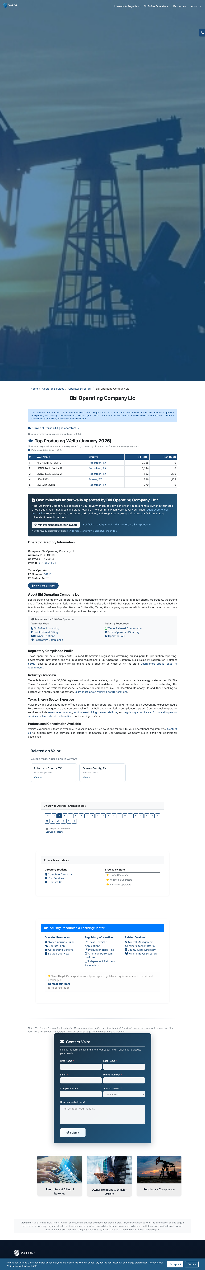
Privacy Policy (156, 1262)
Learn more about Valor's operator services (101, 691)
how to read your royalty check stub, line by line (92, 531)
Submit (74, 1132)
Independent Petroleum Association (100, 963)
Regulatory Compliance (49, 639)
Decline (192, 1264)
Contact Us (55, 882)
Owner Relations (45, 636)
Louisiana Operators (120, 884)
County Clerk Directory (141, 949)
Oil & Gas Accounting (47, 628)
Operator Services (53, 388)
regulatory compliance (137, 712)
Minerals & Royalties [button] (126, 6)
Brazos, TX (95, 479)
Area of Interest (112, 1088)
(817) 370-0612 (202, 33)
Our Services (56, 878)
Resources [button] (180, 6)
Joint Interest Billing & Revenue (59, 1191)
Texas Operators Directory (123, 632)
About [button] (195, 6)
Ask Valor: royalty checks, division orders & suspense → (117, 524)
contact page (84, 1031)
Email (64, 1074)
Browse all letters (54, 832)
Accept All (175, 1264)
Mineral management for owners (58, 524)
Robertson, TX (97, 462)
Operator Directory (79, 388)
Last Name (110, 1060)
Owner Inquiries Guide (61, 942)
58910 (47, 574)
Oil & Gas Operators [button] (156, 6)
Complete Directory (60, 874)
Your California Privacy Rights (21, 1266)
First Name (67, 1060)
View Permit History (44, 585)
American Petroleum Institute (99, 955)
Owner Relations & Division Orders (109, 1191)
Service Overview (58, 953)
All (48, 816)
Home (34, 388)
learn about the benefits (56, 716)
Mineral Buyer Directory (143, 953)
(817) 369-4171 (47, 562)
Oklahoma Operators (121, 879)
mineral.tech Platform (142, 945)
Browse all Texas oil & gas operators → (55, 428)
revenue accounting (60, 712)
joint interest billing (85, 712)
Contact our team (59, 983)
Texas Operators (119, 875)
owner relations (107, 712)
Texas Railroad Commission (125, 628)
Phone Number (112, 1074)
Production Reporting (101, 949)
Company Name (69, 1088)
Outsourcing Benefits (61, 949)
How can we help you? (72, 1102)
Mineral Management (140, 942)
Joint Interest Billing (46, 632)
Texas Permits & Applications (96, 943)
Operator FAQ (116, 636)
